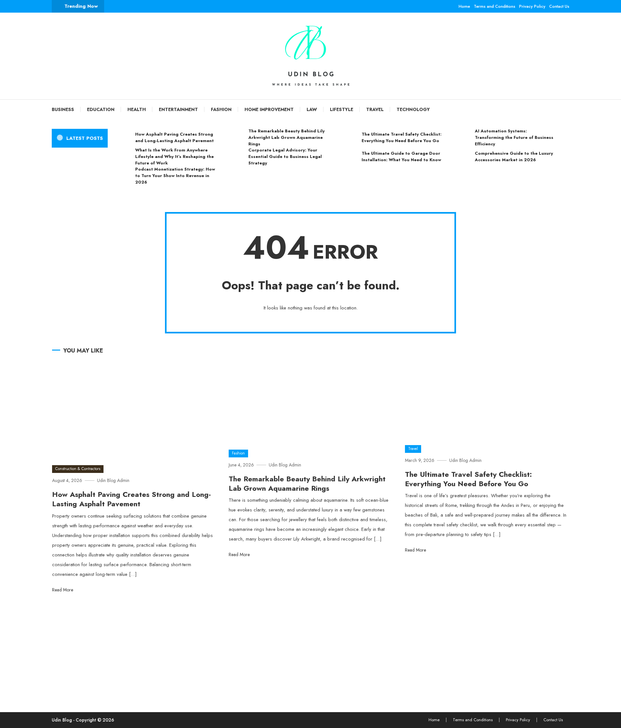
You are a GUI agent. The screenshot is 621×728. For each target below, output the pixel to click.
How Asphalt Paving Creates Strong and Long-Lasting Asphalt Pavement (174, 137)
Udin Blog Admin (113, 480)
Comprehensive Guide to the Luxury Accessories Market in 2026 (514, 156)
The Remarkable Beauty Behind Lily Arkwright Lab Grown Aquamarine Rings (286, 137)
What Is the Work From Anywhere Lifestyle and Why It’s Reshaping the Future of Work (174, 156)
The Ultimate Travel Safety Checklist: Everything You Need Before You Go (401, 137)
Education (100, 109)
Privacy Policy (532, 6)
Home (464, 6)
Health (136, 109)
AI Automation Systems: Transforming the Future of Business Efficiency (514, 137)
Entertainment (178, 109)
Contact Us (559, 6)
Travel (375, 109)
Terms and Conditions (494, 6)
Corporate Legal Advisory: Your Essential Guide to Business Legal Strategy (285, 156)
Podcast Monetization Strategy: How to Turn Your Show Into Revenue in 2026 (175, 175)
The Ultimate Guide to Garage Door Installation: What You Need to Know (401, 156)
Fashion (221, 109)
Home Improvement (269, 109)
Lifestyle (341, 109)
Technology (413, 109)
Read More (63, 590)
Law (312, 109)
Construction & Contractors (77, 469)
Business (63, 109)
